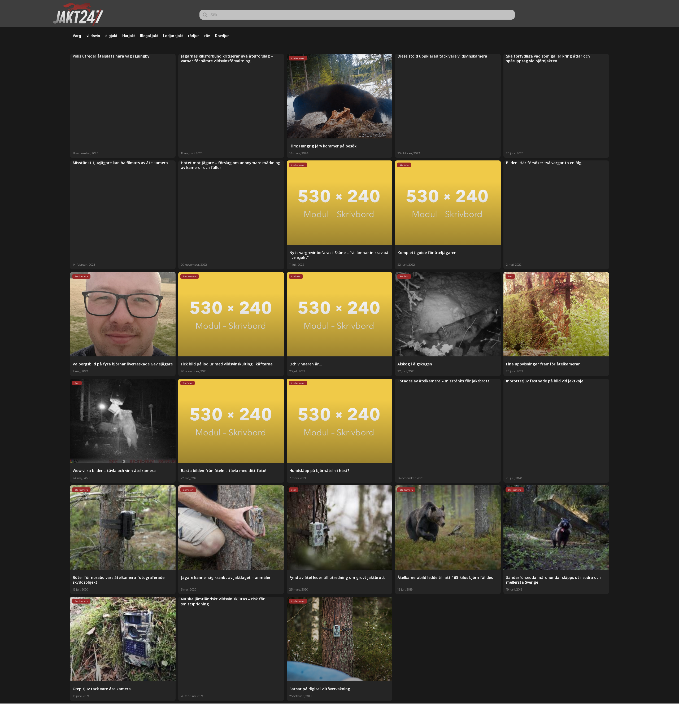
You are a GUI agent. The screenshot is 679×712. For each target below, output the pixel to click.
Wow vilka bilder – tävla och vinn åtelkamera (114, 470)
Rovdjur (222, 36)
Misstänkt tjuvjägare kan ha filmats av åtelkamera (120, 162)
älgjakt (111, 36)
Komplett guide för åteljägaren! (428, 252)
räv (207, 36)
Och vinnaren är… (305, 363)
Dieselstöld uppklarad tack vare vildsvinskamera (442, 56)
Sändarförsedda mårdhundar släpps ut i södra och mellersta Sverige (553, 580)
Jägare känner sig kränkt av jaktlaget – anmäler (226, 577)
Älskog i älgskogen (415, 363)
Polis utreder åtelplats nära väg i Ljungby (111, 56)
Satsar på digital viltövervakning (319, 688)
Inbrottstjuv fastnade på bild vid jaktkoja (545, 380)
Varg (77, 36)
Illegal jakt (149, 36)
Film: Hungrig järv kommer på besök (322, 145)
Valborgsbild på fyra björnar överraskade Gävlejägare (123, 363)
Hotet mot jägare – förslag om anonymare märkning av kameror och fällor (230, 165)
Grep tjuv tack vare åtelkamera (102, 688)
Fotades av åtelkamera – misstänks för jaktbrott (443, 380)
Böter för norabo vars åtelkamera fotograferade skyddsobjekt (118, 580)
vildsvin (93, 36)
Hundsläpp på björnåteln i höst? (319, 470)
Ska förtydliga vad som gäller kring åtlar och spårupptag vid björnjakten (548, 58)
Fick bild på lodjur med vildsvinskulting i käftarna (227, 363)
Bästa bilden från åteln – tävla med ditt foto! (223, 470)
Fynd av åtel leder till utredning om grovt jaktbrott (337, 577)
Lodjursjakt (173, 36)
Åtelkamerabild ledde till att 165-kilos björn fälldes (445, 577)
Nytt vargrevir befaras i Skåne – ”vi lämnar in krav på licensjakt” (338, 255)
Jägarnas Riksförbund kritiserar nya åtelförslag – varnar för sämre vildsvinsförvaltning (227, 58)
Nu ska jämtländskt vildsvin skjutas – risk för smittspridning (223, 601)
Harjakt (128, 36)
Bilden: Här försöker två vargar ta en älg (543, 162)
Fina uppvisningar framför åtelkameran (543, 363)
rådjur (193, 36)
